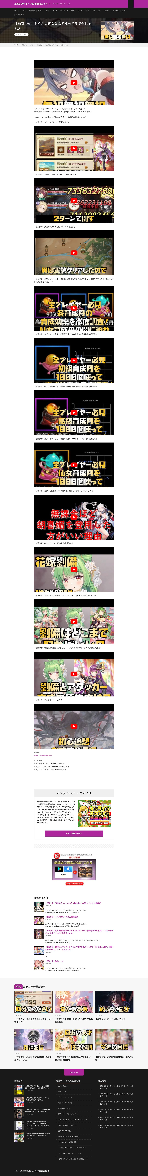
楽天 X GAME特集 (64, 1131)
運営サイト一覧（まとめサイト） (69, 1114)
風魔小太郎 (20, 15)
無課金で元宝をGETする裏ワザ (68, 1136)
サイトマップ (62, 1091)
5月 (116, 1086)
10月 (131, 1094)
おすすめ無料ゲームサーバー (68, 1125)
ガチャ (40, 11)
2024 (101, 1102)
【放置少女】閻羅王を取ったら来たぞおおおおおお (74, 1020)
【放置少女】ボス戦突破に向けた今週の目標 (114, 1058)
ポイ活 (54, 11)
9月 (128, 1094)
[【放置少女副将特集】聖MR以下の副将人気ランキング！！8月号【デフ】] (19, 1137)
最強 (99, 11)
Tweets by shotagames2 (43, 755)
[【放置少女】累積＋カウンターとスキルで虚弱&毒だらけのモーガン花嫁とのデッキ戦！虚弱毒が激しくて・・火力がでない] (39, 950)
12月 (105, 1096)
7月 (122, 1086)
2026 (101, 1086)
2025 (101, 1094)
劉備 (87, 11)
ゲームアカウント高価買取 (67, 1142)
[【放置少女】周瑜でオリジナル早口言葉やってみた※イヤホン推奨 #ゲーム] (19, 1090)
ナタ (47, 11)
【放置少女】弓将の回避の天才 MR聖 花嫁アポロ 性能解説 (73, 1058)
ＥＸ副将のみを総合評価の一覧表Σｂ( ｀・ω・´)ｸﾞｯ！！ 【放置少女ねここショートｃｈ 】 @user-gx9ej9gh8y (37, 1124)
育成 (123, 11)
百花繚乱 (116, 11)
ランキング (64, 11)
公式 (23, 11)
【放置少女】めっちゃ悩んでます (110, 1019)
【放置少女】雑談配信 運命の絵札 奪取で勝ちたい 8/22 (32, 1058)
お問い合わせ (62, 1086)
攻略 (93, 11)
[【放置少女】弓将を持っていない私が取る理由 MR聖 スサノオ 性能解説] (39, 907)
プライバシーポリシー (65, 1097)
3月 (111, 1086)
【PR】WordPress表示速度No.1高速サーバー (73, 1159)
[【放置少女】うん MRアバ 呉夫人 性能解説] (39, 920)
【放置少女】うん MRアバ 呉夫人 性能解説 (61, 917)
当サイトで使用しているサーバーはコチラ (72, 1120)
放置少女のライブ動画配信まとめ (38, 1171)
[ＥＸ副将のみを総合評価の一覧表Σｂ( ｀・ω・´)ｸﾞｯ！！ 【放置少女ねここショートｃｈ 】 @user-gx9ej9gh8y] (19, 1125)
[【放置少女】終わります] (39, 965)
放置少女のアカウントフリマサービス (73, 1148)
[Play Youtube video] (74, 82)
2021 (101, 1125)
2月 (108, 1086)
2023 (101, 1109)
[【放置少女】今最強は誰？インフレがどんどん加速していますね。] (19, 1102)
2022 (101, 1117)
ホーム (16, 11)
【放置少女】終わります (54, 961)
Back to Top (74, 1073)
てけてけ (32, 11)
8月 (125, 1086)
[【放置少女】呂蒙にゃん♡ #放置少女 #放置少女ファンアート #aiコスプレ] (19, 1113)
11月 (101, 1096)
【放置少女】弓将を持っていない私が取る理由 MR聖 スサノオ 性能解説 (73, 903)
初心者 (80, 11)
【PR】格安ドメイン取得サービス (69, 1153)
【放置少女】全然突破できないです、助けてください (33, 1020)
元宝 (72, 11)
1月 (105, 1086)
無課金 (107, 11)
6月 (119, 1086)
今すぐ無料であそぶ (74, 833)
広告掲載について (64, 1108)
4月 (114, 1086)
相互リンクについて (65, 1103)
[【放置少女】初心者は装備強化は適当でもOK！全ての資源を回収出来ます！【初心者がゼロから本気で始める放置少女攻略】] (39, 934)
